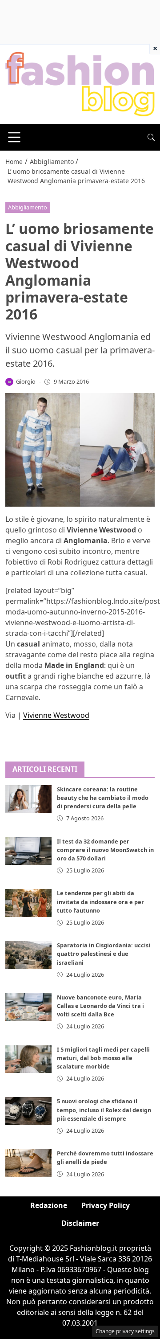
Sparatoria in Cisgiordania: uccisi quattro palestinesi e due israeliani (103, 953)
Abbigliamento (27, 207)
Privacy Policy (105, 1205)
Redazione (48, 1205)
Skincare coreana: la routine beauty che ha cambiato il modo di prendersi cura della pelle (102, 797)
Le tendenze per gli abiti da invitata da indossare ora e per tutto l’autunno (100, 901)
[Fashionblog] (80, 84)
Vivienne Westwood (56, 715)
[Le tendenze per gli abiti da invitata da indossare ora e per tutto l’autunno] (28, 903)
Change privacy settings (125, 1331)
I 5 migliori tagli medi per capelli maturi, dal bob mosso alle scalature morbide (103, 1057)
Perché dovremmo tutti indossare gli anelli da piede (105, 1157)
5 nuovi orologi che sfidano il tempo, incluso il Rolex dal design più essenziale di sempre (104, 1109)
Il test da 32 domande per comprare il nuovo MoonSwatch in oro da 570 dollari (105, 849)
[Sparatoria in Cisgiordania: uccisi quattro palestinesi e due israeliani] (28, 955)
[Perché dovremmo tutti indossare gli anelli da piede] (28, 1163)
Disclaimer (80, 1223)
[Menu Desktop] (14, 137)
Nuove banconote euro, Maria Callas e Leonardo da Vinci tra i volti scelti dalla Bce (100, 1005)
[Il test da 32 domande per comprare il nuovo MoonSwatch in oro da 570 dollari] (28, 851)
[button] (151, 137)
